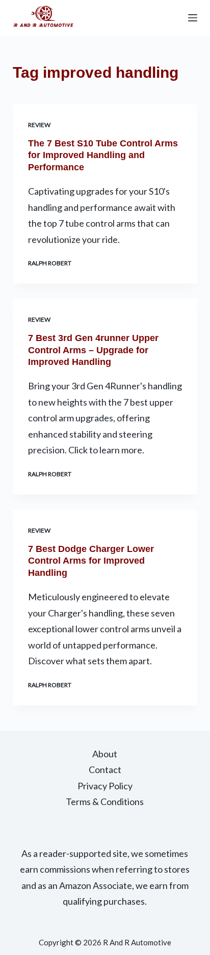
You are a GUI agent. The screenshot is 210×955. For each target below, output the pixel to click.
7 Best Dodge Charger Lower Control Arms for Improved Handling (91, 561)
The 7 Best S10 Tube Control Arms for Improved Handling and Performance (103, 155)
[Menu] (192, 17)
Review (39, 125)
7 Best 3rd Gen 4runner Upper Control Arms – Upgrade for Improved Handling (93, 350)
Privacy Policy (105, 785)
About (104, 753)
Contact (105, 769)
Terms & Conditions (105, 801)
